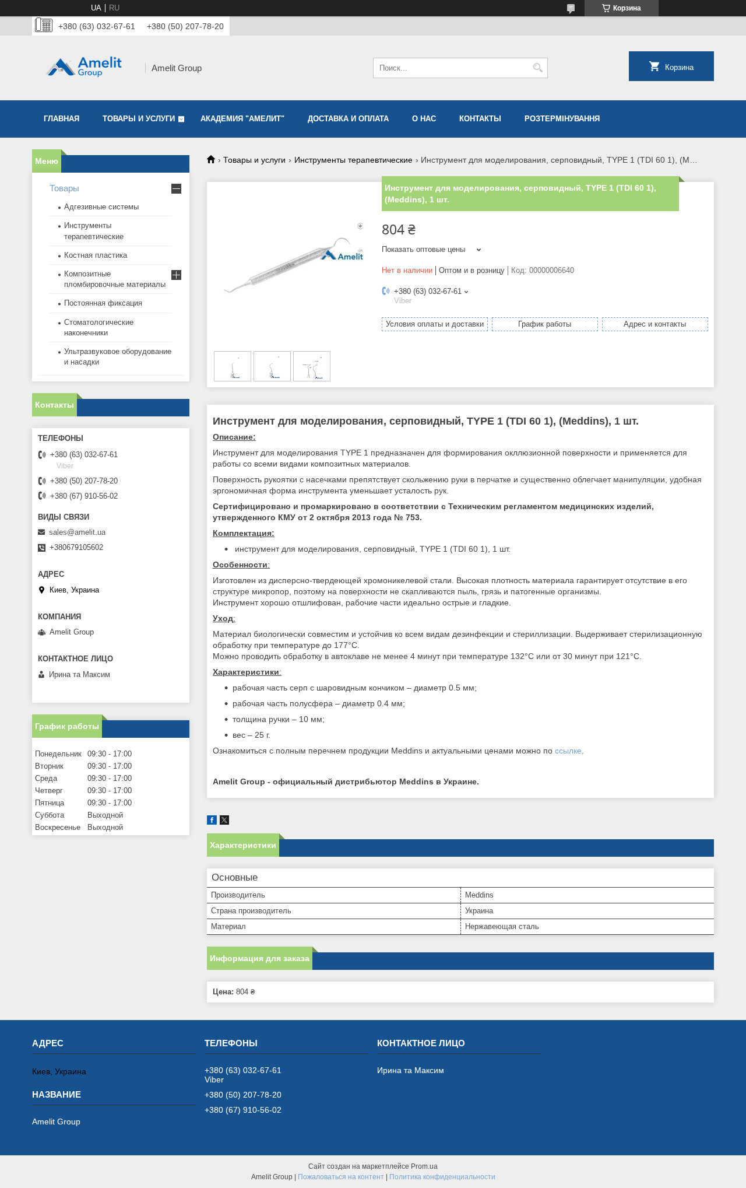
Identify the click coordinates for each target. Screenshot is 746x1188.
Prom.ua (424, 1166)
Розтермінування (562, 118)
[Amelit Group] (84, 67)
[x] (224, 822)
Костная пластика (95, 255)
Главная (61, 118)
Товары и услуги (139, 118)
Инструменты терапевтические (353, 159)
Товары (64, 188)
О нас (424, 118)
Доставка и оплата (348, 118)
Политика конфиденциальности (442, 1177)
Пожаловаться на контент (341, 1177)
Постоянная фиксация (103, 303)
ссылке (568, 750)
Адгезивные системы (101, 206)
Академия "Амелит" (242, 118)
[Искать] (537, 68)
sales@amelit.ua (77, 532)
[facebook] (212, 822)
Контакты (480, 118)
